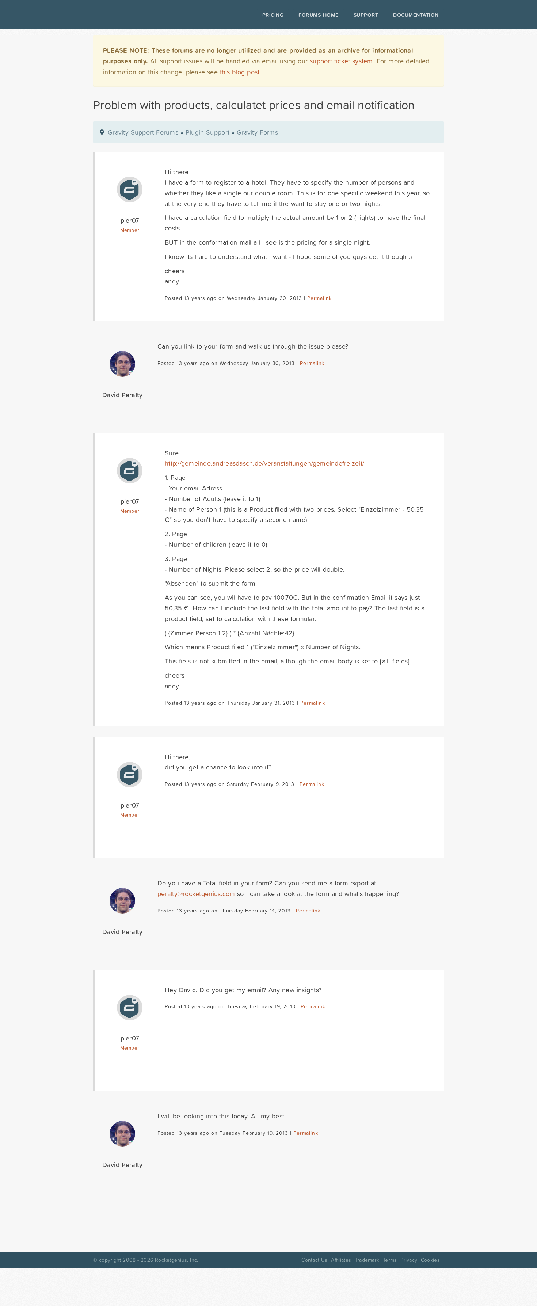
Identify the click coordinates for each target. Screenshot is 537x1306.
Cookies (430, 1260)
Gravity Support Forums (143, 132)
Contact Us (314, 1260)
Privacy (408, 1260)
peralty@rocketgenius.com (196, 894)
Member (130, 230)
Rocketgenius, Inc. (176, 1260)
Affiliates (341, 1260)
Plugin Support (207, 132)
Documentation (416, 15)
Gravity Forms (257, 132)
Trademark (367, 1260)
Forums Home (318, 15)
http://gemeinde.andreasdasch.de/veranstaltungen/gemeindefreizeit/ (264, 463)
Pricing (273, 15)
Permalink (319, 298)
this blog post (240, 72)
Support (366, 15)
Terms (390, 1260)
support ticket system (341, 61)
